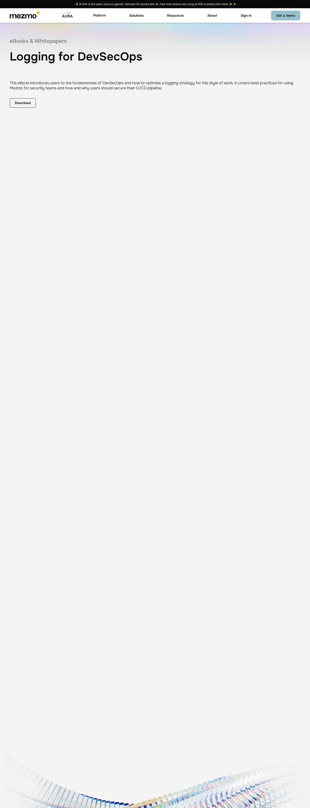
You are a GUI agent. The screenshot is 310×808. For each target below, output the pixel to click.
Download (23, 103)
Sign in (246, 15)
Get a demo (285, 15)
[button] (99, 16)
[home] (25, 15)
